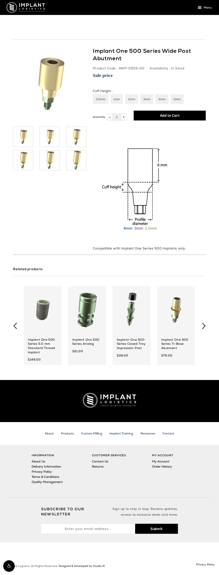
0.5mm (100, 99)
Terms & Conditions (45, 477)
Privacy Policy (42, 472)
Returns (98, 466)
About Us (38, 461)
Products (67, 433)
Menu (207, 8)
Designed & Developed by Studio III (82, 566)
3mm (146, 99)
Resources (148, 433)
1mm (117, 99)
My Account (160, 461)
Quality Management (47, 482)
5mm (177, 99)
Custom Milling (91, 433)
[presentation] (15, 326)
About (49, 433)
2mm (131, 99)
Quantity (99, 117)
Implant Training (121, 433)
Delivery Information (46, 466)
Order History (162, 466)
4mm (162, 99)
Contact (168, 433)
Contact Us (100, 461)
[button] (9, 566)
